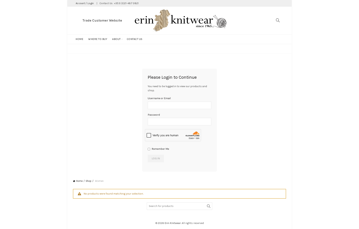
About (116, 39)
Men (208, 48)
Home (79, 39)
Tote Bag (156, 48)
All (88, 48)
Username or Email (159, 98)
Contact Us (134, 39)
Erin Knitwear (173, 223)
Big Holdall (104, 48)
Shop (88, 181)
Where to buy (97, 39)
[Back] (77, 49)
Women (268, 48)
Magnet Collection (131, 48)
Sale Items (223, 48)
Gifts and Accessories (184, 48)
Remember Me (160, 148)
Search (208, 206)
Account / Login (85, 3)
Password (154, 114)
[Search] (278, 20)
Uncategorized (247, 48)
